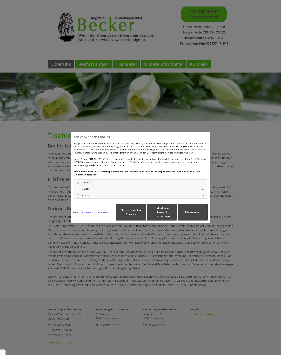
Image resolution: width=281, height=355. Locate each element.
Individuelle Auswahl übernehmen (162, 212)
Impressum (103, 212)
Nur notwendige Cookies (131, 212)
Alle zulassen (193, 212)
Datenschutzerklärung (84, 212)
